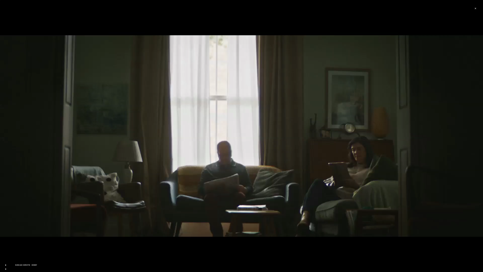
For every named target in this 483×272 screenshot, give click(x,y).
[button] (5, 269)
